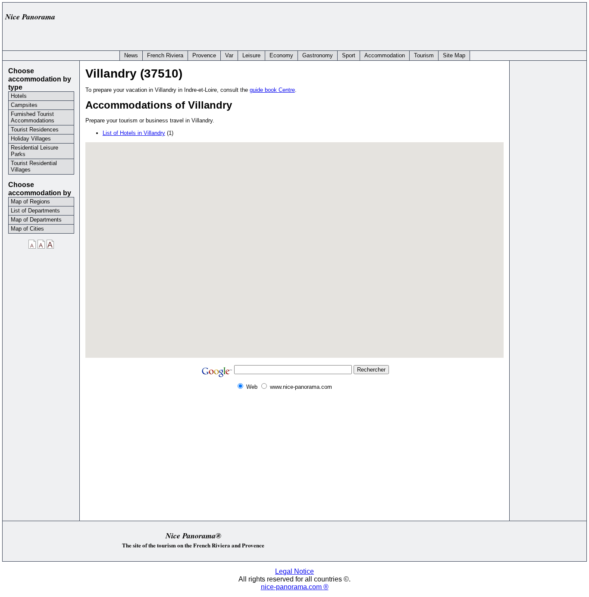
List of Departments (35, 210)
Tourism (424, 55)
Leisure (251, 55)
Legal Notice (294, 571)
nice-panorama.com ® (295, 587)
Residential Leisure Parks (34, 150)
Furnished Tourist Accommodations (32, 117)
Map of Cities (27, 228)
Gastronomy (317, 55)
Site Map (454, 55)
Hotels (19, 96)
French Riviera (165, 55)
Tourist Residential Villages (34, 166)
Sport (348, 55)
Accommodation (384, 55)
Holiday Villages (31, 138)
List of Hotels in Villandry (134, 133)
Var (229, 55)
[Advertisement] (426, 24)
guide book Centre (272, 90)
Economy (281, 55)
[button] (294, 242)
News (131, 55)
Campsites (24, 105)
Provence (204, 55)
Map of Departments (36, 219)
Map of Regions (30, 201)
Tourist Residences (35, 129)
